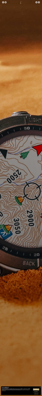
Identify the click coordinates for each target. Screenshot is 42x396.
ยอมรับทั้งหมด (36, 389)
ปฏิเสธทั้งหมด (36, 391)
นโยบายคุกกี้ (23, 389)
